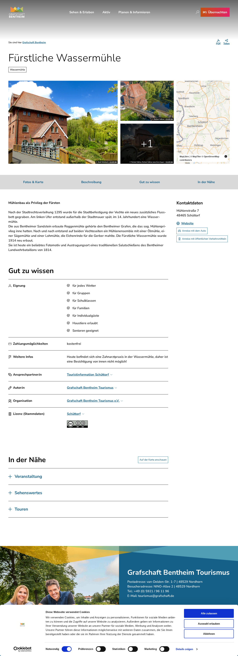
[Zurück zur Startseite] (16, 12)
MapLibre (184, 156)
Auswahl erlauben (209, 623)
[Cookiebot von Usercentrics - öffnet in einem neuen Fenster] (22, 649)
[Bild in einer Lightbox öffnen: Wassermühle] (63, 122)
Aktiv (106, 12)
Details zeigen (184, 649)
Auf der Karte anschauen (153, 459)
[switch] (101, 649)
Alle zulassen (209, 613)
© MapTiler (195, 156)
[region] (203, 122)
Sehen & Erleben (81, 12)
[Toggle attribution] (226, 156)
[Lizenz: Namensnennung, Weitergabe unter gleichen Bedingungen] (77, 427)
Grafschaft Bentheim (34, 42)
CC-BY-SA (113, 162)
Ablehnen (209, 633)
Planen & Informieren (134, 12)
